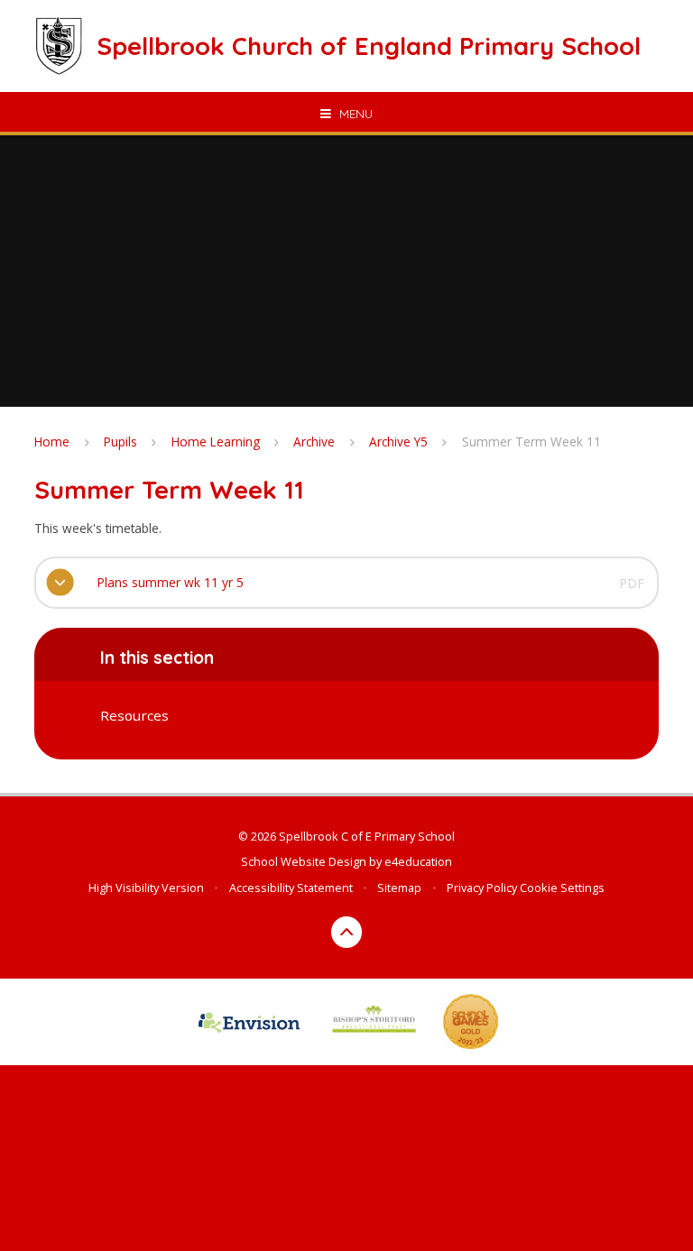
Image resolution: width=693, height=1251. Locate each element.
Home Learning (215, 441)
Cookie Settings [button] (562, 887)
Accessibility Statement (291, 887)
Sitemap (399, 887)
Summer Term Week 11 (531, 441)
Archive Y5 (398, 441)
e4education (418, 861)
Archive (314, 441)
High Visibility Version (146, 887)
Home (51, 441)
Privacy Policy (482, 887)
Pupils (120, 441)
